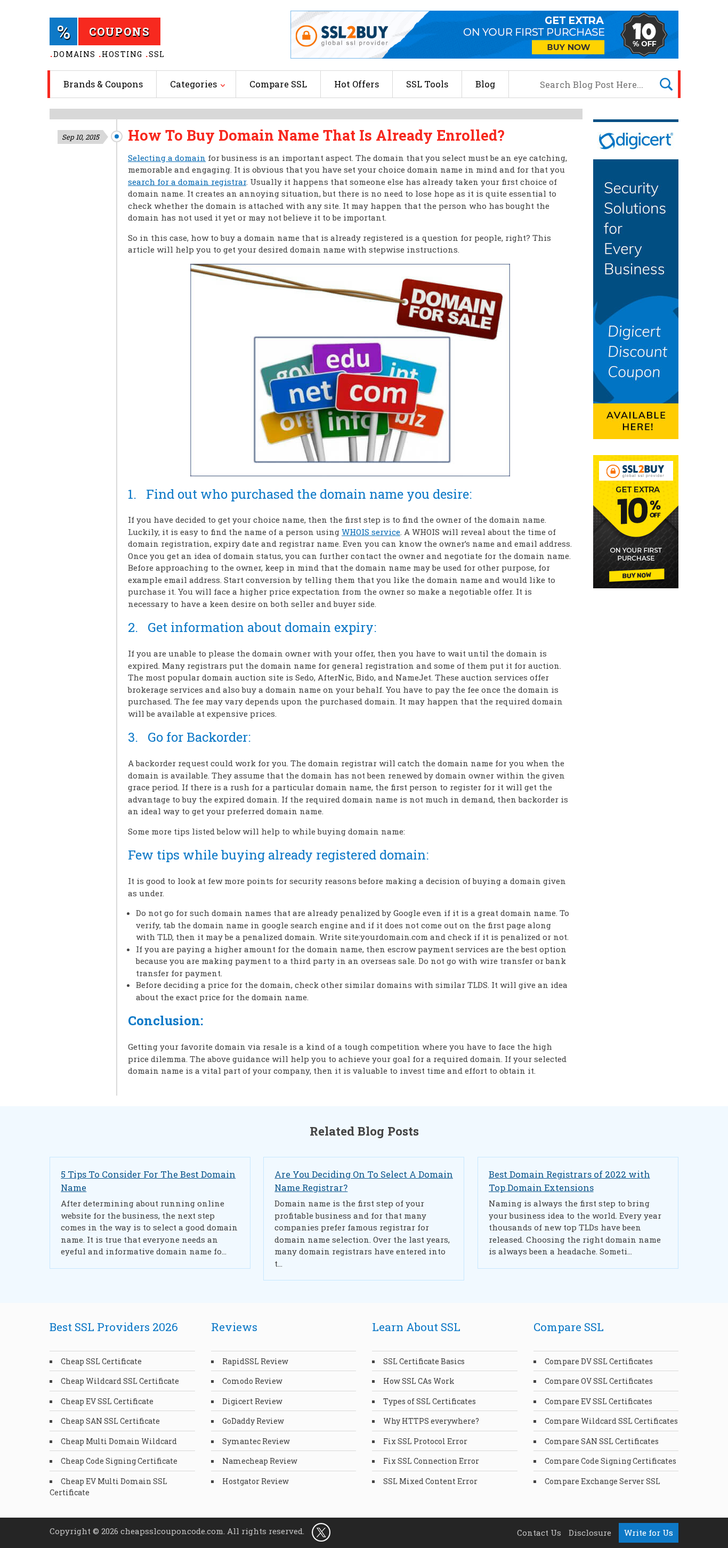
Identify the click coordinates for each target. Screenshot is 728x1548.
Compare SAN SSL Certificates (602, 1441)
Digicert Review (252, 1401)
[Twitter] (321, 1531)
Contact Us (539, 1532)
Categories (193, 84)
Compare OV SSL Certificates (599, 1381)
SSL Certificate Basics (424, 1361)
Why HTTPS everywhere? (431, 1421)
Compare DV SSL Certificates (599, 1361)
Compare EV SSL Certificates (598, 1401)
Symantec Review (256, 1441)
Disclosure (590, 1532)
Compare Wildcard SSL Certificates (611, 1421)
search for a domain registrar (187, 181)
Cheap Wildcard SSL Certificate (120, 1381)
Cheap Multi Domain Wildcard (119, 1441)
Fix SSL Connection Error (431, 1461)
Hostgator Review (255, 1481)
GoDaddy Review (253, 1421)
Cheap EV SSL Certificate (107, 1401)
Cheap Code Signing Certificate (119, 1461)
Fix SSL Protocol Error (425, 1441)
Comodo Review (252, 1381)
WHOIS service (371, 531)
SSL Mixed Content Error (430, 1481)
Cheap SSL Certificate (101, 1361)
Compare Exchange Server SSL (602, 1481)
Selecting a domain (167, 157)
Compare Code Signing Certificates (610, 1461)
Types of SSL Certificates (429, 1401)
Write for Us (648, 1532)
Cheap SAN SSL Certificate (110, 1421)
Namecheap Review (259, 1461)
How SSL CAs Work (419, 1381)
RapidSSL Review (255, 1361)
